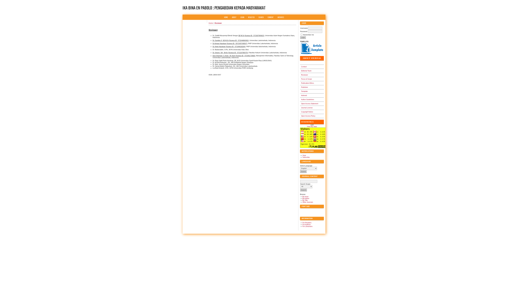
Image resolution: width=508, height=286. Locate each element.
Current (271, 17)
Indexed (304, 95)
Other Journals (307, 202)
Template (304, 91)
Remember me (308, 35)
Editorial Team (306, 71)
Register (251, 17)
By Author (305, 198)
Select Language (306, 166)
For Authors (306, 224)
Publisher (304, 87)
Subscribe (306, 157)
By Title (305, 200)
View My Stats (312, 127)
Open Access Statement (309, 104)
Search (261, 17)
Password (303, 31)
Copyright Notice (307, 112)
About (234, 17)
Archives (281, 17)
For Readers (306, 223)
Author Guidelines (307, 99)
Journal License (307, 108)
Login (242, 17)
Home (226, 17)
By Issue (305, 197)
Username (304, 28)
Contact (304, 67)
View (304, 155)
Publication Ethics (307, 83)
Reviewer (304, 75)
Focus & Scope (306, 79)
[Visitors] (313, 147)
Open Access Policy (308, 116)
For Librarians (307, 226)
